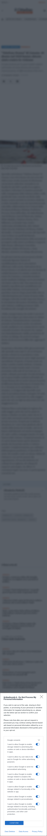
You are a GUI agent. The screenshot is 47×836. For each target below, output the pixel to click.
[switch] (38, 744)
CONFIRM (14, 823)
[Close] (42, 697)
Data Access (23, 831)
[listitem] (23, 740)
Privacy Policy (37, 831)
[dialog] (23, 764)
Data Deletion (10, 831)
